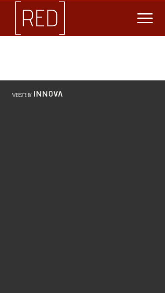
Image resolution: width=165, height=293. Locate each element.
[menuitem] (140, 18)
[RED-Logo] (68, 18)
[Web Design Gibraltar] (47, 94)
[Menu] (140, 18)
